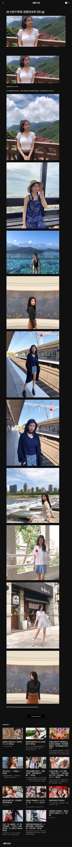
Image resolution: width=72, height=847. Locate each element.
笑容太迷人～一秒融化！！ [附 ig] (12, 772)
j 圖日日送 (36, 3)
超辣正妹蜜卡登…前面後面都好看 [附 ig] (12, 801)
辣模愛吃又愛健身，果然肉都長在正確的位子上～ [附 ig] (58, 813)
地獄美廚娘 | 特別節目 (57, 800)
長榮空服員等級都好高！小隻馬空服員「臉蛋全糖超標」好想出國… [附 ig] (35, 826)
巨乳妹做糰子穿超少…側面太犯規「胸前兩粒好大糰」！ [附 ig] (35, 773)
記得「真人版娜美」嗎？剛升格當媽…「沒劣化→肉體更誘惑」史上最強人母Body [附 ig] (12, 827)
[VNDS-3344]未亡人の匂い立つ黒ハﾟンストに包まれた (36, 802)
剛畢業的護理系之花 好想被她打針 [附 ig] (35, 743)
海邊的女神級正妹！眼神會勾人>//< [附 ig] (12, 743)
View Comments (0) (36, 716)
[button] (3, 3)
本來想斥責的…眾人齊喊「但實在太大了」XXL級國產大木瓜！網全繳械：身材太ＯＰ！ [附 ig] (58, 774)
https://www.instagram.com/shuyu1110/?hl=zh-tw (24, 707)
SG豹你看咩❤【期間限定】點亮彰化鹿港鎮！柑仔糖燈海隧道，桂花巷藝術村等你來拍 (58, 745)
